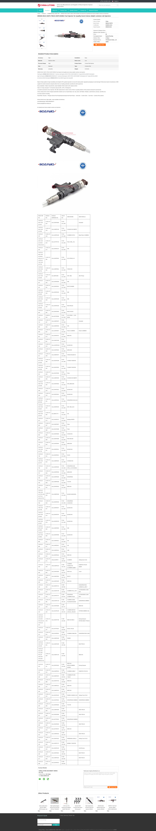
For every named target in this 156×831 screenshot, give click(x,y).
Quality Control (73, 10)
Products (47, 10)
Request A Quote (93, 10)
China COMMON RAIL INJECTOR (53, 829)
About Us (55, 10)
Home (40, 10)
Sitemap (66, 815)
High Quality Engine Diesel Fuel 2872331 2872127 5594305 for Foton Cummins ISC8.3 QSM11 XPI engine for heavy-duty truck (54, 807)
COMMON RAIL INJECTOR (53, 13)
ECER (115, 829)
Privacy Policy (42, 829)
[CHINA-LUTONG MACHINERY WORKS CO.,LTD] (46, 5)
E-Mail (61, 815)
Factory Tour (63, 10)
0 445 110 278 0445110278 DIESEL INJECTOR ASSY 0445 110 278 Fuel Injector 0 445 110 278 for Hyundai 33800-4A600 (66, 807)
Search (118, 5)
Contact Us (83, 10)
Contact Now (101, 44)
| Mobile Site (71, 815)
